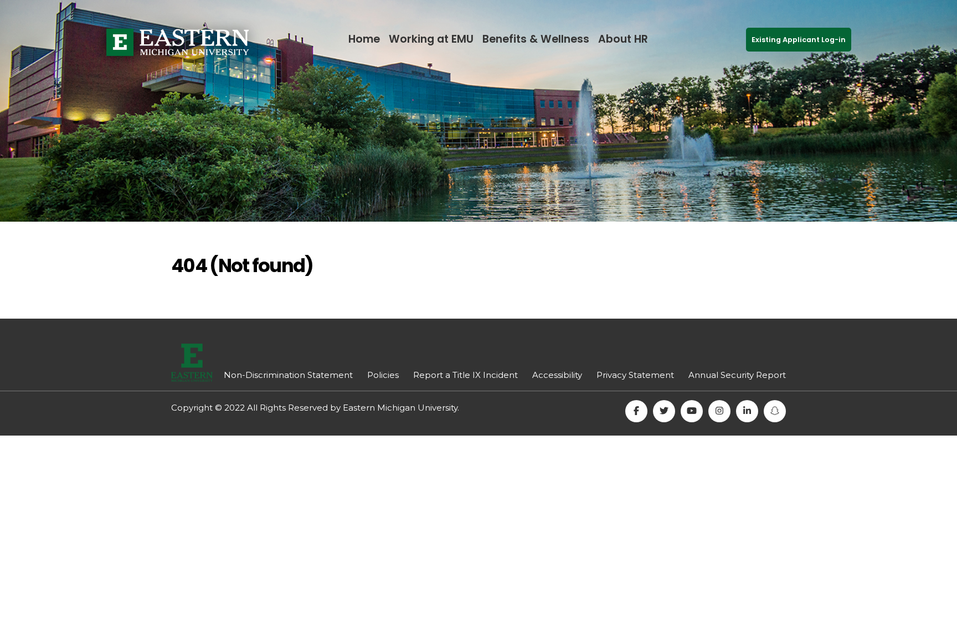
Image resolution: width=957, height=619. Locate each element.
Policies (383, 375)
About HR (623, 39)
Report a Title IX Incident (465, 375)
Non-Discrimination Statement (288, 375)
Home (364, 39)
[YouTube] (692, 411)
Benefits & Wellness (535, 39)
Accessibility (557, 375)
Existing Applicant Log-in (799, 39)
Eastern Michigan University (400, 407)
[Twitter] (664, 411)
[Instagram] (719, 411)
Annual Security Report (737, 375)
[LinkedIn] (747, 411)
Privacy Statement (635, 375)
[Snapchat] (775, 411)
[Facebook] (636, 411)
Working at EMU (431, 39)
